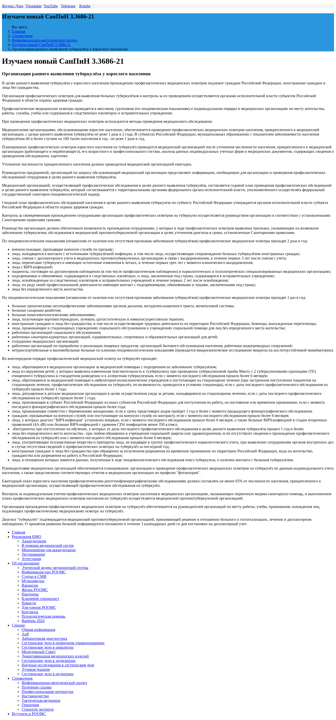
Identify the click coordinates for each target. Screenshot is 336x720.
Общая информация (38, 630)
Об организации (25, 563)
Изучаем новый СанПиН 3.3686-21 (41, 45)
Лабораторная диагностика (44, 638)
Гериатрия (30, 705)
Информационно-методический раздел (44, 40)
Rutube (85, 6)
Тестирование (33, 554)
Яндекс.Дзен (12, 6)
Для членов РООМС (39, 607)
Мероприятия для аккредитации (49, 550)
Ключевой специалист (40, 599)
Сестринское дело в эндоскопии (49, 661)
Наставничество (35, 696)
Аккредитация (34, 541)
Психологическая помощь (43, 616)
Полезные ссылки (37, 687)
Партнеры (30, 594)
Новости (29, 603)
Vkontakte (33, 6)
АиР (25, 634)
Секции (18, 625)
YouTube (51, 6)
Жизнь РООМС (35, 590)
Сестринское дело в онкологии (48, 647)
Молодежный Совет (39, 652)
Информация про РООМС (44, 572)
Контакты (30, 612)
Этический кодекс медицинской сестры (55, 568)
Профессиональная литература (47, 691)
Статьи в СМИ (34, 576)
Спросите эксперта (38, 709)
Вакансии (30, 585)
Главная (18, 31)
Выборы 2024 (33, 621)
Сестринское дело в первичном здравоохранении (63, 643)
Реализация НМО (26, 537)
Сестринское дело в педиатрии (48, 674)
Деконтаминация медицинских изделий (55, 656)
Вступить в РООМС (29, 714)
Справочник (22, 36)
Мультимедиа (33, 581)
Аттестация (31, 559)
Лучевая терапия (36, 669)
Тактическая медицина (41, 700)
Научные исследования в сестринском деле (58, 665)
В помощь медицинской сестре (48, 545)
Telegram (68, 6)
